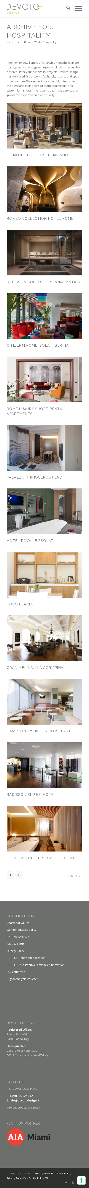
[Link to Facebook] (66, 1182)
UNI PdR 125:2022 (18, 937)
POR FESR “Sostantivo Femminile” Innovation (36, 965)
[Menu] (76, 8)
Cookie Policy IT (65, 1173)
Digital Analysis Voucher (22, 979)
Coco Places (20, 604)
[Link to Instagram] (72, 1182)
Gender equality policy (21, 930)
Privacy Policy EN (16, 1178)
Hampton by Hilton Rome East (39, 731)
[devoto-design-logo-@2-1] (37, 8)
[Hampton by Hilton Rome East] (44, 702)
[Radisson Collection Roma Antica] (44, 253)
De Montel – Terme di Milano (37, 155)
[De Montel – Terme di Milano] (44, 126)
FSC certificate (16, 972)
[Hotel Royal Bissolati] (44, 511)
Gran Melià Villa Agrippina (35, 668)
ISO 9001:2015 (16, 944)
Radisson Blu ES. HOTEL (31, 795)
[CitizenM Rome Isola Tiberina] (44, 316)
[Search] (66, 8)
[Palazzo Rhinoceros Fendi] (44, 448)
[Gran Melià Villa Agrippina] (44, 638)
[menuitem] (66, 8)
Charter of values (18, 923)
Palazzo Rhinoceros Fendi (35, 477)
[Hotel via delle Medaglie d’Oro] (44, 829)
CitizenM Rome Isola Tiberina (38, 345)
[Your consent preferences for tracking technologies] (81, 1180)
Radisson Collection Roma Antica (43, 282)
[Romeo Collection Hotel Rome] (44, 189)
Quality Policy (15, 951)
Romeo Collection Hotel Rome (40, 218)
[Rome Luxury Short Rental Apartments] (44, 380)
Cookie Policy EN (38, 1178)
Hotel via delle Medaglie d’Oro (40, 858)
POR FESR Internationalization (26, 958)
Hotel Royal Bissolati (31, 541)
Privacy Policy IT (44, 1173)
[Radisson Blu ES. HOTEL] (44, 765)
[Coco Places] (44, 575)
